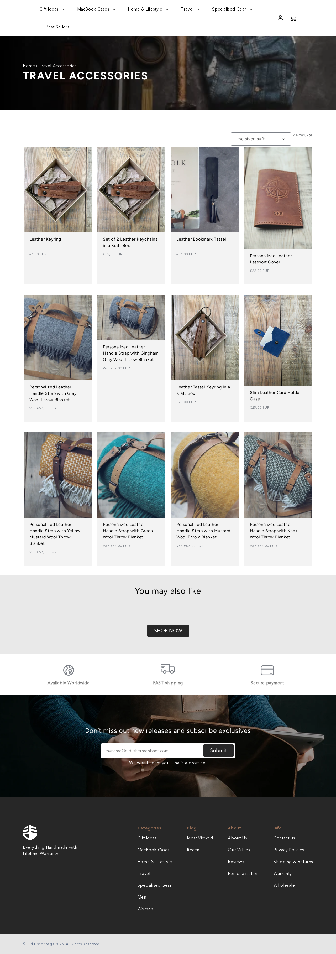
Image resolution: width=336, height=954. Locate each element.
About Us (237, 838)
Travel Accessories (58, 65)
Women (145, 908)
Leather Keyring (45, 239)
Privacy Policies (289, 849)
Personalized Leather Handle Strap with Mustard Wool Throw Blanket (203, 531)
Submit (218, 750)
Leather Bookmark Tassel (201, 239)
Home (29, 65)
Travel (144, 873)
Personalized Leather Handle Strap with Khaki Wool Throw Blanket (274, 531)
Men (142, 897)
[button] (55, 9)
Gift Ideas (147, 838)
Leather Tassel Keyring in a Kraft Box (203, 390)
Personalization (243, 873)
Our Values (239, 849)
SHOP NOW (168, 631)
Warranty (283, 873)
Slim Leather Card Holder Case (275, 395)
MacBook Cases (154, 849)
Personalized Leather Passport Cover (271, 259)
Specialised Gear (155, 885)
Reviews (236, 861)
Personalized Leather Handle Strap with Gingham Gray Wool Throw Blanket (131, 353)
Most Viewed (200, 838)
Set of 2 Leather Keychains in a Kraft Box (130, 242)
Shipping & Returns (293, 861)
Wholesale (284, 885)
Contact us (284, 838)
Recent (194, 849)
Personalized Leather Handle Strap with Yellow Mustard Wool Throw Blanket (55, 534)
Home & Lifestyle (155, 861)
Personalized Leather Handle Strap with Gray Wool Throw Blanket (52, 393)
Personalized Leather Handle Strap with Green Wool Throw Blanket (128, 531)
